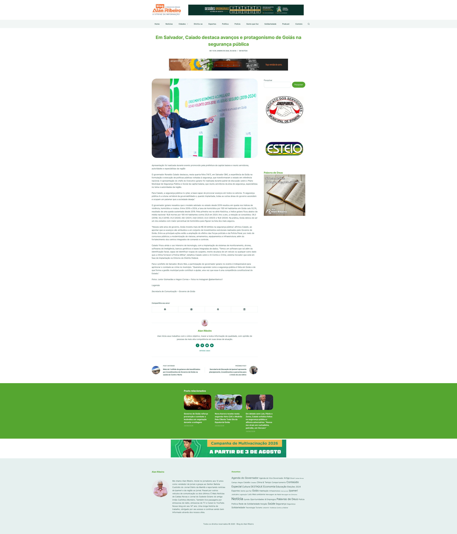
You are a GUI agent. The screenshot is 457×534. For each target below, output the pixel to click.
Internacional (284, 491)
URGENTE (266, 508)
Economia (269, 486)
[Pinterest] (218, 309)
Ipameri (293, 490)
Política (225, 24)
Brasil (292, 478)
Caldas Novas (299, 478)
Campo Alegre (237, 482)
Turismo (259, 508)
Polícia (237, 24)
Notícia (245, 51)
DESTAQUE (257, 486)
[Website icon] (202, 345)
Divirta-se (198, 24)
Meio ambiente (258, 494)
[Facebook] (165, 309)
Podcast (285, 24)
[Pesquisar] (309, 24)
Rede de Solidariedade (249, 504)
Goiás (255, 490)
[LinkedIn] (244, 309)
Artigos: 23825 (204, 351)
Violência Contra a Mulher (279, 508)
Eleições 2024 (294, 486)
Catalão (246, 482)
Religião (263, 504)
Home (157, 24)
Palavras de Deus (287, 499)
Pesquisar (268, 80)
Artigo (287, 478)
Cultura (246, 486)
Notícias (169, 24)
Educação (281, 486)
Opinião (247, 499)
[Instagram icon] (207, 345)
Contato (298, 24)
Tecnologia (250, 508)
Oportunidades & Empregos (263, 499)
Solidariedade (270, 24)
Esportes (212, 24)
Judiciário (235, 494)
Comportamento (279, 482)
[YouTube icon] (212, 345)
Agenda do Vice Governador (271, 478)
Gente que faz (252, 24)
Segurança (281, 504)
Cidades (182, 24)
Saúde (271, 503)
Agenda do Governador (245, 477)
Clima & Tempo (264, 482)
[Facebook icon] (197, 345)
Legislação (243, 494)
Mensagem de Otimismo (289, 494)
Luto (250, 494)
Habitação (264, 491)
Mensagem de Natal (273, 494)
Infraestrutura (274, 491)
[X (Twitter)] (191, 309)
